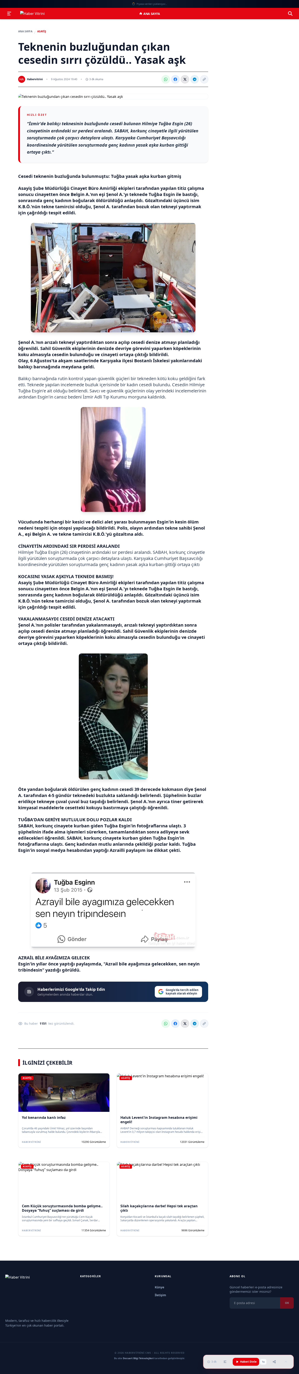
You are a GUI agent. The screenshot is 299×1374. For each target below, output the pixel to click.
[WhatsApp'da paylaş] (166, 79)
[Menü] (9, 13)
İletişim (160, 1295)
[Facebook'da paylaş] (175, 79)
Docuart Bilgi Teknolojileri (138, 1358)
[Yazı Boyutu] (225, 1362)
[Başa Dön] (286, 1362)
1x (263, 1361)
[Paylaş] (274, 1362)
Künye (159, 1287)
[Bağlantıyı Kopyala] (204, 79)
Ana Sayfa (151, 14)
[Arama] (290, 13)
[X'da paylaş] (185, 79)
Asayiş (41, 31)
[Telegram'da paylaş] (195, 79)
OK (287, 1303)
